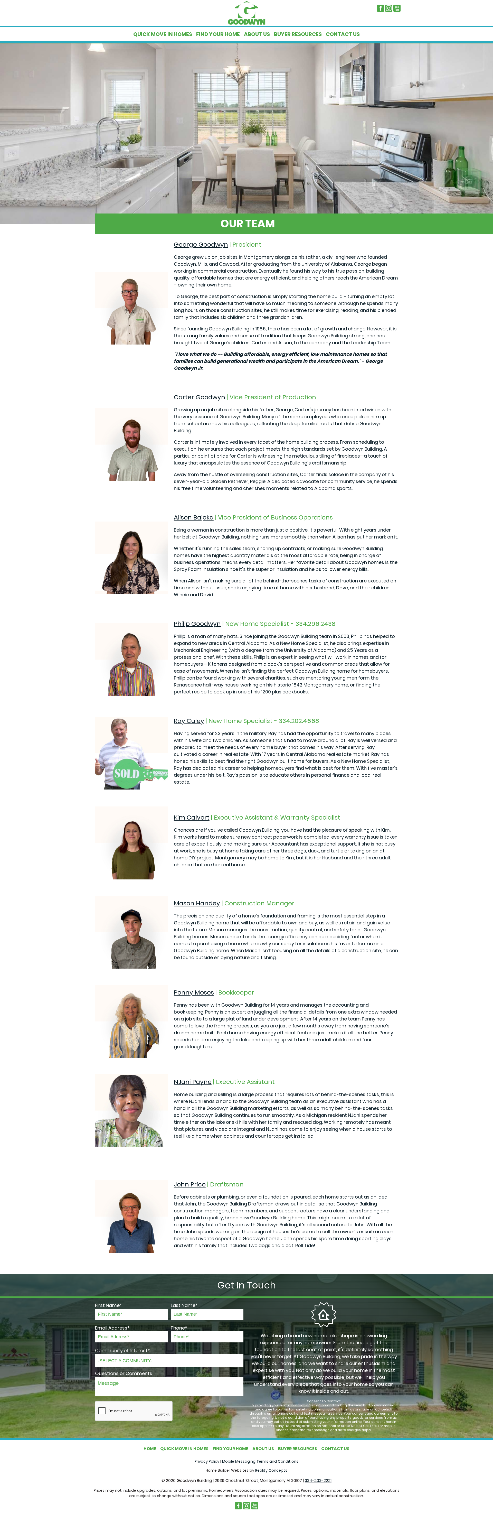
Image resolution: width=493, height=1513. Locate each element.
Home (150, 1449)
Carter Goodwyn (199, 397)
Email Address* (112, 1328)
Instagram (388, 8)
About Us (257, 34)
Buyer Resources (298, 34)
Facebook (380, 8)
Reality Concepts (271, 1470)
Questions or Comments (123, 1373)
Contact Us (343, 34)
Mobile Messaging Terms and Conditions (260, 1461)
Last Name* (184, 1305)
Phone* (179, 1328)
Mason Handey (197, 903)
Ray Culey (189, 721)
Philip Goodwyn (197, 623)
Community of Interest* (122, 1350)
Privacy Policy (207, 1461)
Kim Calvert (192, 817)
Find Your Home (218, 34)
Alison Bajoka (194, 517)
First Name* (108, 1305)
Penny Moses (194, 992)
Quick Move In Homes (162, 34)
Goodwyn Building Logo (246, 13)
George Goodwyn (201, 244)
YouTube (397, 8)
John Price (190, 1184)
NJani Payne (193, 1082)
